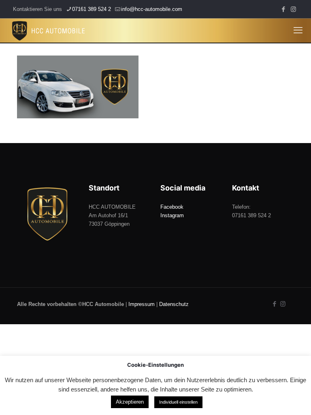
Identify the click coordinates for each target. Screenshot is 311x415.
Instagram (172, 215)
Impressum (141, 304)
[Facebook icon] (283, 9)
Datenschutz (174, 304)
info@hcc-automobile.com (151, 9)
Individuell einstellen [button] (178, 402)
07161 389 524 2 (91, 9)
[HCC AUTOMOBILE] (48, 30)
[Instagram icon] (293, 9)
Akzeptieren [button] (130, 402)
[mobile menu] (298, 30)
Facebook (171, 207)
